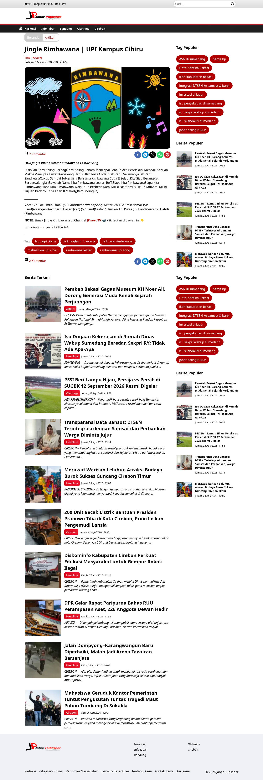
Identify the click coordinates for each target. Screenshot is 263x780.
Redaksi (30, 771)
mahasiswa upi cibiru (43, 250)
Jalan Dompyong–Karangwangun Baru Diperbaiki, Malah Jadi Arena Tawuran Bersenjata (108, 651)
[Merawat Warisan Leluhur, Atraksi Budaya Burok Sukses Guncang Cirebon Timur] (184, 259)
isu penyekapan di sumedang (200, 103)
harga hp (219, 59)
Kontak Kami (163, 771)
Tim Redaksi (33, 58)
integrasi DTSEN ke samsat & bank (204, 86)
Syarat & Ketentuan (115, 771)
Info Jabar (47, 28)
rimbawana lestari (79, 250)
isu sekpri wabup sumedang (199, 112)
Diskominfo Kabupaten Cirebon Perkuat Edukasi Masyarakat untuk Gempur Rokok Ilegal (113, 561)
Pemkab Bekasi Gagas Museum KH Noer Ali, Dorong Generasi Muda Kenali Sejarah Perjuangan (216, 156)
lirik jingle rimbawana (79, 241)
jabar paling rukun (192, 130)
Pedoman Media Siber (82, 771)
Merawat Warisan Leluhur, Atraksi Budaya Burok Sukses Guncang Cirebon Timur (214, 257)
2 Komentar (37, 154)
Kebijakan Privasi (51, 771)
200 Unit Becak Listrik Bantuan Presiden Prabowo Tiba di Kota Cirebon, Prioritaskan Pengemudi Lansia (113, 518)
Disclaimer (183, 771)
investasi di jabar (191, 94)
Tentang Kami (142, 771)
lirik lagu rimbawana (117, 241)
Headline (72, 356)
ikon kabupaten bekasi (195, 77)
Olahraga (83, 28)
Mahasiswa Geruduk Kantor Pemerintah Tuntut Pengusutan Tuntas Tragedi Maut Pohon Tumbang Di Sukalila (111, 699)
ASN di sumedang (192, 59)
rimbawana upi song (115, 250)
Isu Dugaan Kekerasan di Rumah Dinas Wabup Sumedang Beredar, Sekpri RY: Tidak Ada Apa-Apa (216, 182)
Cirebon (100, 28)
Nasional (30, 28)
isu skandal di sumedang (197, 121)
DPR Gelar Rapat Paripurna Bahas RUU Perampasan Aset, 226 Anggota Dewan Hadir (116, 606)
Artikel (49, 37)
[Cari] (232, 4)
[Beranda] (20, 28)
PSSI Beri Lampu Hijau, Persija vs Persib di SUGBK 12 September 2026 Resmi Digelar (216, 207)
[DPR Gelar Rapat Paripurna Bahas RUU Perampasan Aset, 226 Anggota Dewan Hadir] (43, 618)
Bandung (66, 28)
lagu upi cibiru (45, 241)
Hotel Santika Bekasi (194, 68)
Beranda (33, 37)
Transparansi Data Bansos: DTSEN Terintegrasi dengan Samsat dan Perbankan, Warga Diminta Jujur (215, 232)
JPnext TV (94, 220)
